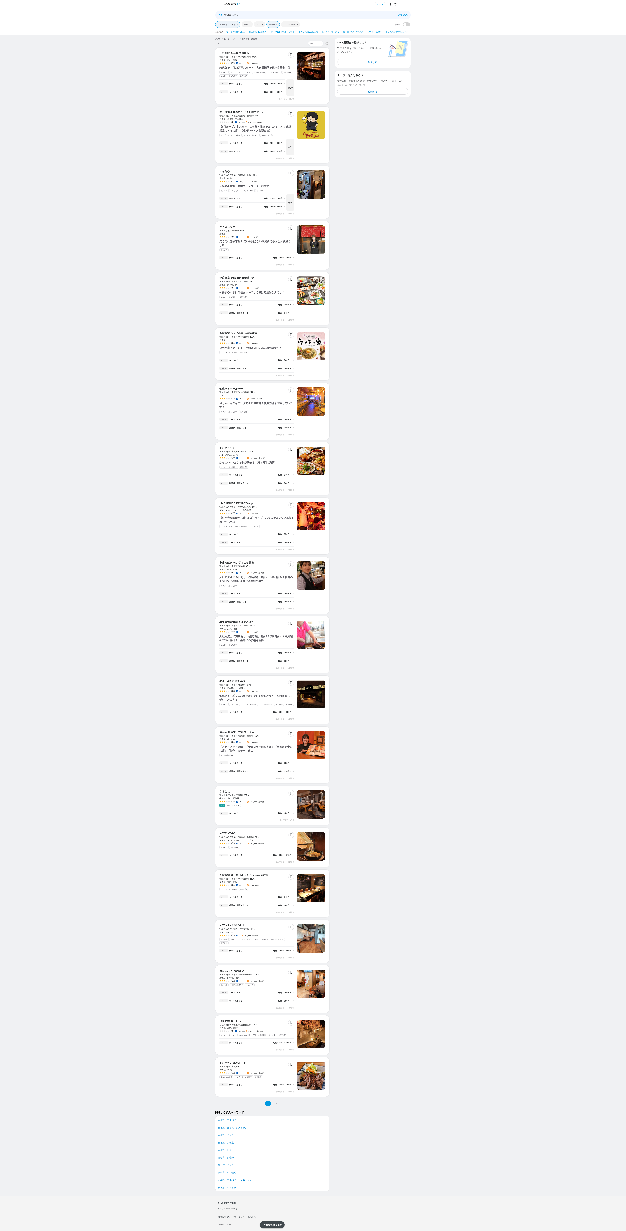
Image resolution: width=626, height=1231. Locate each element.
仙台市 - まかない (227, 1164)
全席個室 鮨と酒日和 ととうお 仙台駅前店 (243, 875)
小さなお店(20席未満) (308, 31)
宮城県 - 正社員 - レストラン (232, 1127)
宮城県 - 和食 (224, 1149)
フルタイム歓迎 (375, 31)
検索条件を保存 (274, 1224)
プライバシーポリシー (236, 1216)
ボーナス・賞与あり (330, 31)
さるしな (224, 791)
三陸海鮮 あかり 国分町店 (234, 53)
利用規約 (222, 1216)
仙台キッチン (227, 448)
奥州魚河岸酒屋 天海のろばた (236, 622)
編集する (372, 62)
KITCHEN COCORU (231, 925)
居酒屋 (272, 24)
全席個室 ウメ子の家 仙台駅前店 (238, 333)
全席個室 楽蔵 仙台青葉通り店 (237, 278)
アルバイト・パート (227, 24)
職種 (246, 24)
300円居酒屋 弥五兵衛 (232, 681)
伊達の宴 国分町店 (230, 1021)
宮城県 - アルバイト (228, 1120)
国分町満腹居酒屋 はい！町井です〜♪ (241, 112)
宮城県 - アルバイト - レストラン (235, 1179)
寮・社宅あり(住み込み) (353, 31)
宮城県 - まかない (227, 1135)
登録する (372, 91)
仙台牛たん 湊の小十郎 (232, 1063)
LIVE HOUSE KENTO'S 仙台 (236, 503)
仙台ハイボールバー (231, 388)
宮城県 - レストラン (228, 1187)
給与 (259, 24)
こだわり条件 (289, 24)
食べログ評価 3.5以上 (235, 31)
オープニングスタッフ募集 (283, 31)
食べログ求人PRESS (227, 1203)
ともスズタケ (227, 227)
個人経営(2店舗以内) (258, 31)
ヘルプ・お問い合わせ (227, 1208)
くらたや (224, 171)
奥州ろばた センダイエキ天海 (236, 562)
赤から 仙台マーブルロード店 (236, 732)
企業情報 (252, 1216)
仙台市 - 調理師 (226, 1157)
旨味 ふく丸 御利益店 (231, 971)
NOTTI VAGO (227, 833)
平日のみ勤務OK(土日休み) (397, 31)
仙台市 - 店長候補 (227, 1172)
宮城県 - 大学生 (226, 1142)
